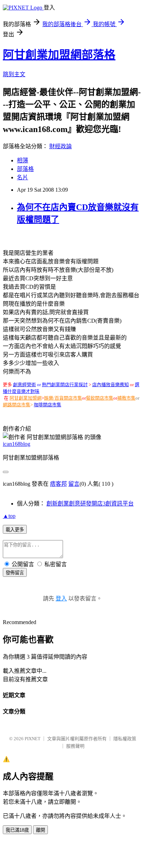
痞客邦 (58, 484)
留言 (74, 484)
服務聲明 (75, 746)
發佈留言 (15, 572)
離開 (40, 830)
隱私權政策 (124, 738)
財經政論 (60, 146)
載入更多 (15, 529)
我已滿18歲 (17, 830)
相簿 (22, 160)
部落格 (25, 169)
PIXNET (32, 738)
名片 (22, 177)
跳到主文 (14, 74)
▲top (9, 516)
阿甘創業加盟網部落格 (59, 54)
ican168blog (16, 444)
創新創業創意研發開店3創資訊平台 (90, 504)
